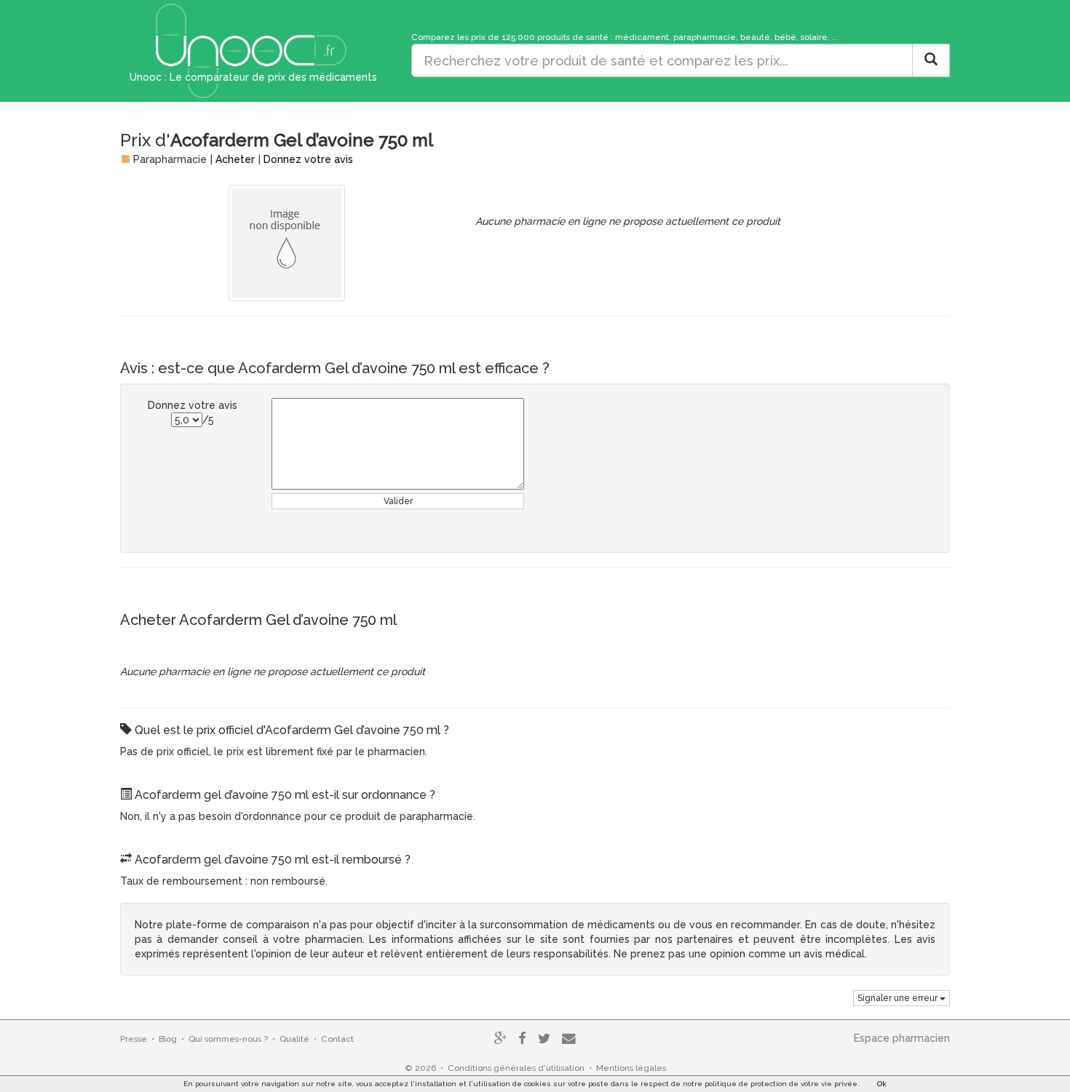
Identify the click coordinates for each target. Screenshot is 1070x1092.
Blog (168, 1039)
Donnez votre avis (308, 159)
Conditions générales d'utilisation (516, 1068)
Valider (398, 501)
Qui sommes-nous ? (228, 1039)
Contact (337, 1039)
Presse (133, 1039)
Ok (882, 1084)
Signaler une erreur (898, 998)
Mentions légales (631, 1068)
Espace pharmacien (902, 1038)
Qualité (294, 1039)
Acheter (235, 159)
